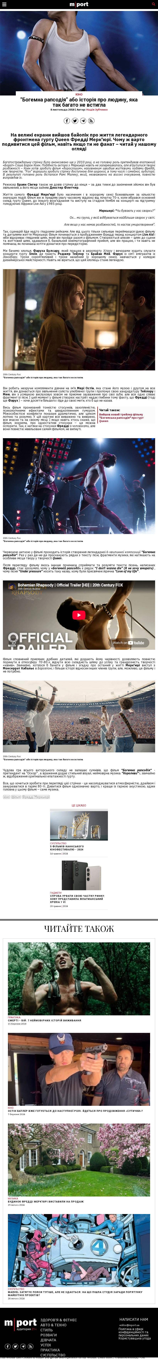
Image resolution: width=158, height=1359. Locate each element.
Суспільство (52, 1354)
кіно (6, 797)
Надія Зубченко (97, 109)
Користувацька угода (134, 1338)
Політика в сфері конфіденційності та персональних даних (133, 1332)
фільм (16, 797)
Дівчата (48, 1339)
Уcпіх (45, 1344)
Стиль (46, 1329)
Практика (50, 1349)
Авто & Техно (53, 1324)
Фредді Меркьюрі (36, 797)
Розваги (48, 1334)
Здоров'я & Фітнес (58, 1319)
